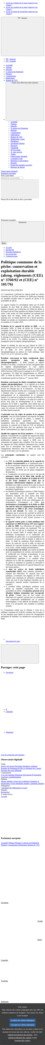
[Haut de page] (20, 653)
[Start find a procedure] (20, 188)
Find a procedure (7, 176)
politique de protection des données (20, 1035)
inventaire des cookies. (23, 1041)
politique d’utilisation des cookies (19, 1038)
